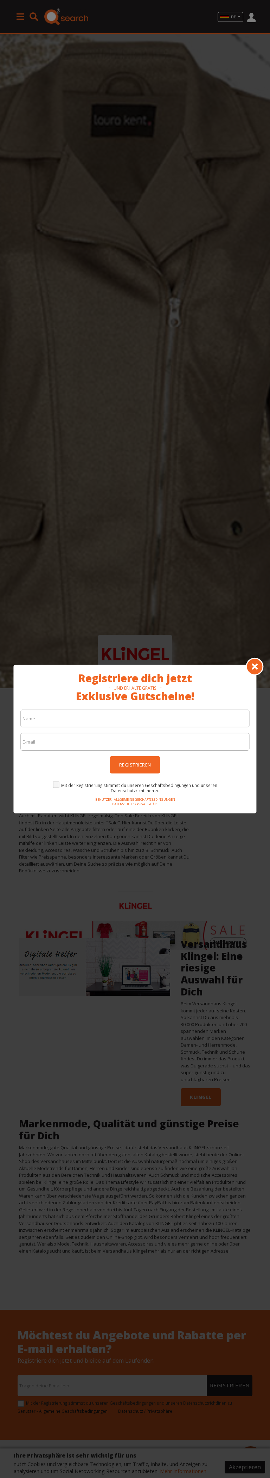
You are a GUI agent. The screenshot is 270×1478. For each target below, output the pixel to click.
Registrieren (135, 764)
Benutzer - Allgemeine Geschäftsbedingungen (135, 799)
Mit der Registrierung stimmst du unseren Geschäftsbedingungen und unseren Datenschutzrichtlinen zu (139, 787)
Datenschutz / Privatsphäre (135, 803)
